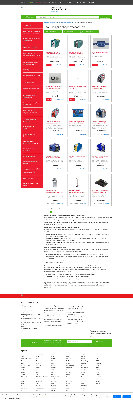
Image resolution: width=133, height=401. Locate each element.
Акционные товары (41, 2)
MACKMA (53, 386)
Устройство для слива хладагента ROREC (99, 87)
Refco (67, 388)
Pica (67, 379)
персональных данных (69, 345)
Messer (68, 356)
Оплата (76, 2)
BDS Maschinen (25, 365)
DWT (22, 381)
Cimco (23, 374)
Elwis (22, 383)
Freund (38, 363)
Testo (97, 358)
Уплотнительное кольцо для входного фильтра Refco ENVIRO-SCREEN (54, 88)
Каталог (30, 2)
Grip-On (38, 386)
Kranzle (53, 379)
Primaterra (69, 381)
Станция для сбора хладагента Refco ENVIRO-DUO (77, 53)
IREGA (53, 370)
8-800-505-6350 (59, 9)
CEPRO (23, 372)
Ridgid (83, 354)
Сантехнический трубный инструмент (31, 104)
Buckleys (98, 381)
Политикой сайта (41, 396)
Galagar (38, 370)
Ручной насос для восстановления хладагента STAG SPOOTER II (78, 192)
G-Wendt (38, 365)
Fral (37, 361)
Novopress (69, 367)
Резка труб (26, 70)
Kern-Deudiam (55, 377)
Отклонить (127, 396)
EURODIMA (24, 388)
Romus (83, 358)
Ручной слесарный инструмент (29, 149)
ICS (52, 361)
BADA (22, 361)
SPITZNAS (84, 386)
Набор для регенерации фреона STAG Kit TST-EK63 (77, 122)
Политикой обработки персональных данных (97, 345)
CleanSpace (24, 377)
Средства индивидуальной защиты (31, 162)
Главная (23, 2)
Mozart (68, 363)
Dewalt (23, 379)
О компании (52, 2)
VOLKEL (98, 370)
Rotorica (83, 363)
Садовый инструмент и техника (30, 184)
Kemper (53, 374)
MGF (67, 361)
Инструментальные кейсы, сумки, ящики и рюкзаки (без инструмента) (31, 170)
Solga (82, 383)
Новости (61, 2)
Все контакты (54, 11)
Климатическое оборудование (30, 81)
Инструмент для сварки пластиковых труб (30, 63)
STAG (82, 390)
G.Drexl (38, 367)
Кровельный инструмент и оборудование (31, 39)
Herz (52, 354)
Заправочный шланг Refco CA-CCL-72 (77, 87)
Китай (98, 383)
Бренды (68, 2)
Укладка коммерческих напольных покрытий (30, 47)
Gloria (37, 383)
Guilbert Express (40, 388)
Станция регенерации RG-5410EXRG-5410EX (100, 156)
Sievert (83, 379)
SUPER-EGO (99, 354)
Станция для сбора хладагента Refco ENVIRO (54, 53)
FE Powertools (40, 354)
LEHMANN (54, 381)
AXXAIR (23, 356)
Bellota (23, 367)
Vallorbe (98, 363)
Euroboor (23, 386)
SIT (82, 381)
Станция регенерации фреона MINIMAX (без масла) (53, 157)
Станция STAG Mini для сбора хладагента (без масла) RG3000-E (99, 122)
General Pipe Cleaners (42, 377)
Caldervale (24, 370)
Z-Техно (98, 377)
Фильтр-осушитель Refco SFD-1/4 (100, 53)
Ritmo (83, 356)
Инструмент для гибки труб (31, 75)
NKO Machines (70, 365)
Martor (53, 390)
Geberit (38, 372)
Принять (117, 396)
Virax (97, 367)
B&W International (26, 358)
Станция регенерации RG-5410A (77, 156)
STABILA (83, 388)
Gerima (38, 379)
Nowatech (69, 370)
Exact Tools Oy (25, 390)
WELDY (98, 372)
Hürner (53, 356)
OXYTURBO (69, 372)
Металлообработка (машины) (29, 127)
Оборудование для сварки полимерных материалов (31, 32)
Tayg (97, 356)
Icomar (53, 358)
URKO (98, 361)
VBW (97, 365)
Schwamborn (84, 367)
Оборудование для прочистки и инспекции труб (30, 112)
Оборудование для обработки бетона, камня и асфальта (31, 55)
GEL (37, 374)
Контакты (91, 2)
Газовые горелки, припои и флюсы (31, 89)
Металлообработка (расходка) (29, 135)
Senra (82, 374)
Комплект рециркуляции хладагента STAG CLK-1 (100, 191)
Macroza (53, 388)
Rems (67, 390)
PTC (67, 386)
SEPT (82, 377)
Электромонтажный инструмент (29, 120)
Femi (37, 356)
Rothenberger (85, 361)
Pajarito (68, 374)
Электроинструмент (29, 156)
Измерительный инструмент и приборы (30, 142)
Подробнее (60, 65)
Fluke (37, 358)
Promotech (69, 383)
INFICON (53, 365)
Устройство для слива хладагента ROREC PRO (53, 122)
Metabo (68, 358)
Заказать (48, 65)
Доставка (83, 2)
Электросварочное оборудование (29, 96)
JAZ (52, 372)
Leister (53, 383)
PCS (67, 377)
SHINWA (83, 372)
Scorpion (83, 370)
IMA (52, 363)
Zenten (98, 374)
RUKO (83, 365)
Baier (22, 363)
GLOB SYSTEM (40, 381)
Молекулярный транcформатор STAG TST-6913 (54, 192)
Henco (38, 390)
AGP (22, 354)
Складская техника (29, 178)
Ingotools (53, 367)
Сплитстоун (99, 379)
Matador (68, 354)
